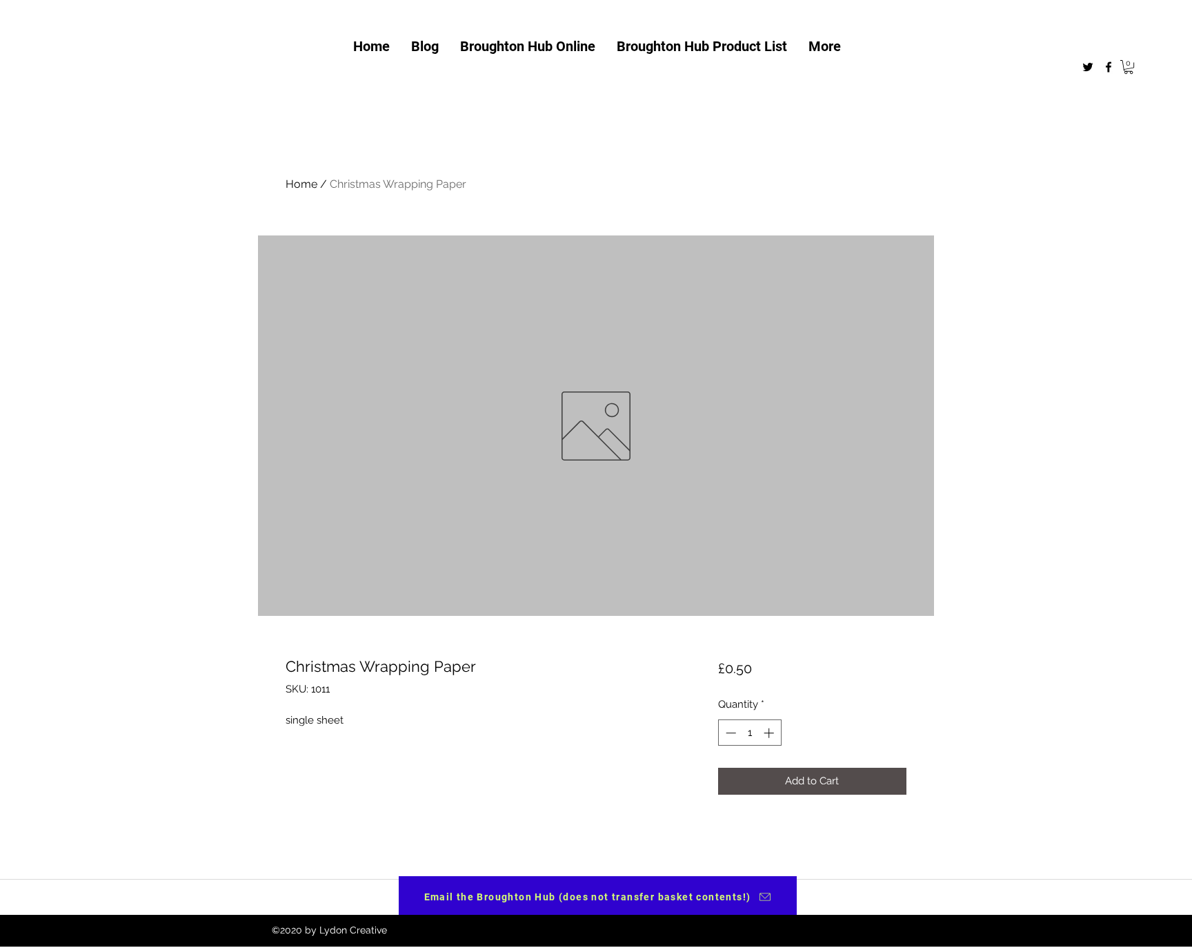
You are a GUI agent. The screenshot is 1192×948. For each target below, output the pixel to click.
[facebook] (1108, 67)
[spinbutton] (749, 733)
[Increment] (770, 733)
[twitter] (1088, 67)
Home (301, 184)
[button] (1128, 67)
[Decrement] (729, 733)
